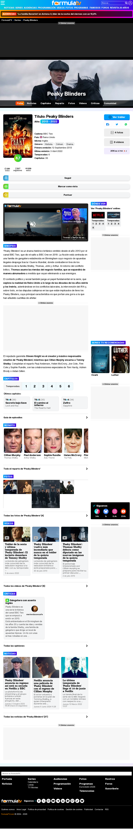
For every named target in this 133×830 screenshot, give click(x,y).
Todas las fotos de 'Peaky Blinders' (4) (24, 515)
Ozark (94, 374)
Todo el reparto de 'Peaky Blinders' (22, 468)
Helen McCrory (72, 455)
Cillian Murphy (12, 455)
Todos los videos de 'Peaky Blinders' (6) (24, 586)
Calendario (33, 782)
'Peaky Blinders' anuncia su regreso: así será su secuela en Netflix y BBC (17, 684)
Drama (69, 144)
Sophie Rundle (52, 455)
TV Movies (33, 787)
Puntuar (68, 194)
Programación (47, 7)
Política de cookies (56, 809)
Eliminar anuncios (67, 23)
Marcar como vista (68, 186)
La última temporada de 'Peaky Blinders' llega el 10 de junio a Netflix (74, 686)
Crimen (59, 144)
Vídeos (61, 7)
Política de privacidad (37, 809)
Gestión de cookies (74, 809)
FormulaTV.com (7, 814)
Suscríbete (112, 788)
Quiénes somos (8, 809)
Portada (7, 778)
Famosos (95, 7)
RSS (107, 809)
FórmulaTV (7, 20)
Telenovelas (86, 790)
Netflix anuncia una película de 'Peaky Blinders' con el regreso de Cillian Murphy (44, 686)
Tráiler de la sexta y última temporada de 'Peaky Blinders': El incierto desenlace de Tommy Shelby (16, 551)
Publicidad (88, 809)
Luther (115, 374)
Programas (81, 7)
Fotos (69, 7)
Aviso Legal (21, 809)
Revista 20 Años (119, 7)
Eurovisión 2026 (87, 786)
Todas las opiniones (14, 645)
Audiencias (30, 7)
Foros (105, 7)
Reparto (9, 425)
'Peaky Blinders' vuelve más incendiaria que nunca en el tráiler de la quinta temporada (45, 551)
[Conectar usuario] (130, 3)
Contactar (99, 809)
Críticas (9, 593)
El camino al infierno (41, 404)
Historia (48, 144)
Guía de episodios (13, 417)
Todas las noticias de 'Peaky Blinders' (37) (26, 716)
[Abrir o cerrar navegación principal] (3, 3)
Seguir (67, 178)
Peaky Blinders (30, 20)
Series (19, 7)
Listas (31, 784)
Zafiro (66, 402)
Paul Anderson (32, 455)
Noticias (9, 7)
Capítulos (11, 378)
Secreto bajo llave (16, 402)
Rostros (110, 778)
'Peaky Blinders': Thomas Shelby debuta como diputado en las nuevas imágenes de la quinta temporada (73, 552)
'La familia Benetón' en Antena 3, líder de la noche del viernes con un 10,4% (50, 13)
